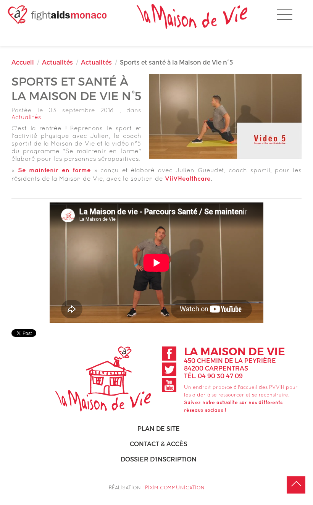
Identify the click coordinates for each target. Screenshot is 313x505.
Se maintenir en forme (54, 170)
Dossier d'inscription (159, 459)
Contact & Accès (158, 443)
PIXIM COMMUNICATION (175, 487)
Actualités (57, 62)
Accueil (22, 62)
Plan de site (158, 428)
